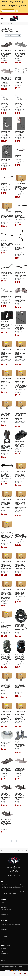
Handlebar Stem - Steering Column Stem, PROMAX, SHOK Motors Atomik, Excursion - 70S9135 (7, 447)
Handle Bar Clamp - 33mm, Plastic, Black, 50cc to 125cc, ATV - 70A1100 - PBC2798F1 (7, 324)
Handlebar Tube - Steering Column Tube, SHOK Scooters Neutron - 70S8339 (7, 566)
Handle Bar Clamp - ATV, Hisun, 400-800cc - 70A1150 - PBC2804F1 (20, 327)
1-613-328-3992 (16, 875)
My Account (3, 948)
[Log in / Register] (9, 973)
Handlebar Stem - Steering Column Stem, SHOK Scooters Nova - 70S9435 (21, 476)
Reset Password (4, 955)
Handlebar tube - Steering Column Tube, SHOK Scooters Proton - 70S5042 (21, 566)
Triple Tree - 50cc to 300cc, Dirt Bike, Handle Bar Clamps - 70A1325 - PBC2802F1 (20, 744)
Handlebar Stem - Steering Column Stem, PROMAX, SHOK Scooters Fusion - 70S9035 (20, 444)
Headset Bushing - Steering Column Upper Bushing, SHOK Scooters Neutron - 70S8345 (20, 717)
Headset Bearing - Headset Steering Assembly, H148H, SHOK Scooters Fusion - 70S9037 (6, 657)
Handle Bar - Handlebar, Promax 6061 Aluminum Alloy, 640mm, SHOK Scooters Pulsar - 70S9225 (20, 214)
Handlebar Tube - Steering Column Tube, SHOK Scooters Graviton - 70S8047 (21, 536)
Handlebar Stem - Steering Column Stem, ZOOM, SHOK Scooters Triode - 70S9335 (6, 505)
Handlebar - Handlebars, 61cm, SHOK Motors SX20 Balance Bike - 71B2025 (20, 355)
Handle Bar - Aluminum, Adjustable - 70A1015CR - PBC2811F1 (18, 79)
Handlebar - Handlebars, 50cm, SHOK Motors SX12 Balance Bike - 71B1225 (6, 355)
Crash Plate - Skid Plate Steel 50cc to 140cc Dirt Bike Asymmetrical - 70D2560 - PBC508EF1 (20, 770)
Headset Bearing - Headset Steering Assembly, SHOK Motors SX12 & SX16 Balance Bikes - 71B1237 (6, 687)
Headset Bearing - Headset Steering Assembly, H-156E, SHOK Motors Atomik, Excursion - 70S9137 (21, 627)
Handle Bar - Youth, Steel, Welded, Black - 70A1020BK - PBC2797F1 (20, 274)
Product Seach (4, 934)
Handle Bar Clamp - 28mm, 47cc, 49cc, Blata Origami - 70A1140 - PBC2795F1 (20, 299)
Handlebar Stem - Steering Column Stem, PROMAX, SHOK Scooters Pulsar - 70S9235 (6, 474)
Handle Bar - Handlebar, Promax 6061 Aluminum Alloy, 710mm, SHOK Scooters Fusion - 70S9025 (20, 248)
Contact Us (3, 902)
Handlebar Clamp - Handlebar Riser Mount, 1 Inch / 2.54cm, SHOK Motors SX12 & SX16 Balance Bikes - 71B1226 (21, 384)
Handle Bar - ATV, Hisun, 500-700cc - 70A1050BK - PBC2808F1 (20, 133)
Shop (2, 958)
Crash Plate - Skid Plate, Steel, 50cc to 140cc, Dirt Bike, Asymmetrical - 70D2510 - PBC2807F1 (6, 80)
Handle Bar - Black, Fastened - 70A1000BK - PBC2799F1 (5, 185)
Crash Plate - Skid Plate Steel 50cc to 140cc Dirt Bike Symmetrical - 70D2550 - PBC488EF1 (20, 796)
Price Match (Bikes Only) (6, 912)
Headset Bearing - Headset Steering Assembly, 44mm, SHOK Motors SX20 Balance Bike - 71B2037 (6, 626)
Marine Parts (4, 929)
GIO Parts (3, 927)
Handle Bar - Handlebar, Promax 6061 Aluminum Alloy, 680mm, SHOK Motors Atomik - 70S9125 (7, 243)
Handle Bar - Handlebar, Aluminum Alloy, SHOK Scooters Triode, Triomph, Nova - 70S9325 (7, 216)
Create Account (4, 953)
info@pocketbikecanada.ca (16, 873)
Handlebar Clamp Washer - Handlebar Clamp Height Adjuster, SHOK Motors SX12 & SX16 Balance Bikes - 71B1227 (20, 415)
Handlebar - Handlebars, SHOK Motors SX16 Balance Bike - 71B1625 (6, 383)
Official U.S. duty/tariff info (8, 10)
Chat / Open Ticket (5, 914)
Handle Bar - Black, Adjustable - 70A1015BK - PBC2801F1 (19, 157)
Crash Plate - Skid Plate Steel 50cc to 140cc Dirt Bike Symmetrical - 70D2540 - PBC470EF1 (6, 796)
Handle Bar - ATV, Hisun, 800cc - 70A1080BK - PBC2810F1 (5, 161)
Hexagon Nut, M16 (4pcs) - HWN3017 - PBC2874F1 (6, 742)
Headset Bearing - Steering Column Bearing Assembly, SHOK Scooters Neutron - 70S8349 (20, 686)
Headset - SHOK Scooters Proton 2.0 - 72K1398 (19, 593)
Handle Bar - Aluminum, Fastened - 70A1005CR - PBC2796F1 (20, 105)
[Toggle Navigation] (2, 18)
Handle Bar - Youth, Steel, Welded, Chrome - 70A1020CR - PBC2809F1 (7, 298)
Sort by (2, 35)
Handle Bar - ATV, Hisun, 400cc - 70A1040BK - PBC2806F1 (5, 133)
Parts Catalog (4, 936)
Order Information (5, 907)
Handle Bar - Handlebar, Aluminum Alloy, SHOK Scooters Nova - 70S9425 (21, 188)
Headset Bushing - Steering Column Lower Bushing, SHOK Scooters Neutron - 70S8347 (6, 717)
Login (2, 951)
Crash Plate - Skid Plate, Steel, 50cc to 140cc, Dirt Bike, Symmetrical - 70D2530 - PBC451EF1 (6, 823)
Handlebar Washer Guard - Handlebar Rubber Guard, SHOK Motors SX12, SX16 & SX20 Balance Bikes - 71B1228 (6, 595)
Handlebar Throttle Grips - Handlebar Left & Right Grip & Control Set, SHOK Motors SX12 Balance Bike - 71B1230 (20, 505)
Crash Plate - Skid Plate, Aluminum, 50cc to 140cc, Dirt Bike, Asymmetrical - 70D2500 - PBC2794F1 (6, 54)
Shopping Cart (4, 916)
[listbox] (11, 35)
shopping (3, 960)
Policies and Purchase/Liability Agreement (10, 924)
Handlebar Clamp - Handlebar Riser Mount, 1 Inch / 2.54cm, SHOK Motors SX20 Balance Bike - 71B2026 (7, 415)
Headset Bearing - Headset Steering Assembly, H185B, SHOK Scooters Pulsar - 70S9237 (20, 657)
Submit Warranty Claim (6, 909)
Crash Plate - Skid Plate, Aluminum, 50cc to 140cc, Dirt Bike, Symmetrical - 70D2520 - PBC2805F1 (20, 54)
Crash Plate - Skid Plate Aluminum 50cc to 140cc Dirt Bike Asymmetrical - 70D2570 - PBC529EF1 (6, 770)
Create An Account (5, 905)
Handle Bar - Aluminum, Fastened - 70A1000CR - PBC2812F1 (6, 105)
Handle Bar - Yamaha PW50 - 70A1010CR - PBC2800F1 (6, 274)
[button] (26, 19)
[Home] (3, 973)
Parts (2, 931)
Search (2, 938)
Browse (2, 941)
